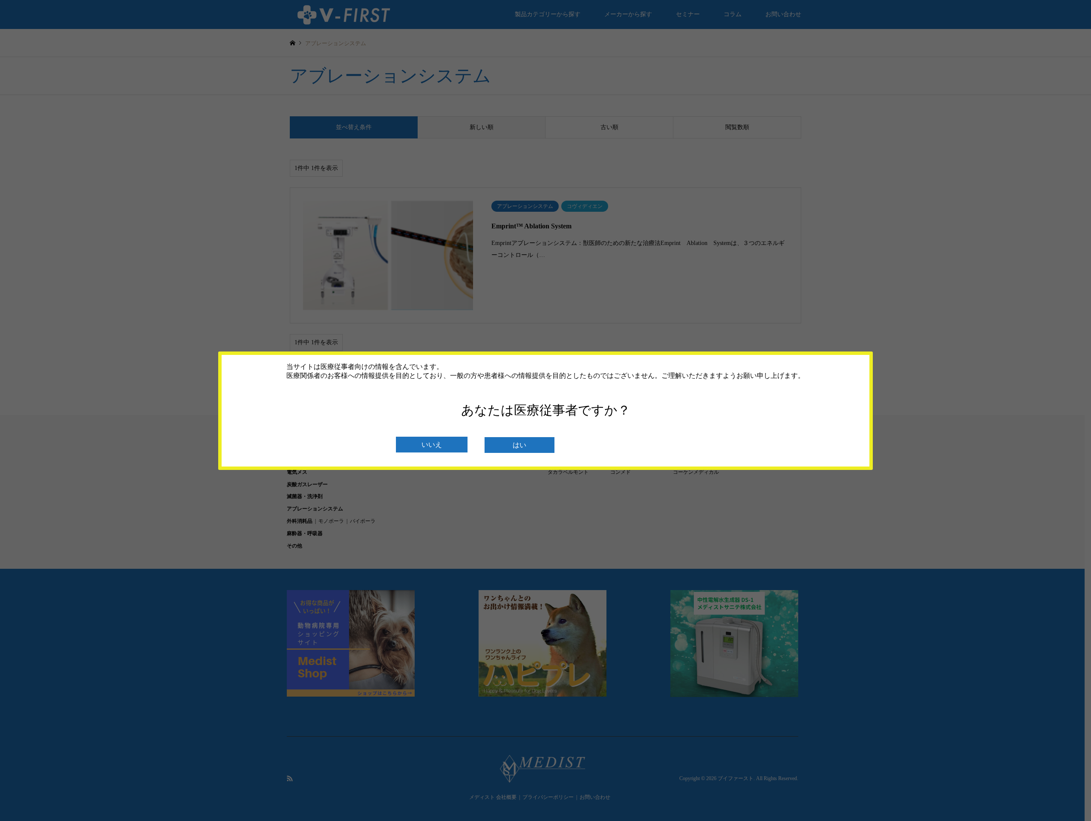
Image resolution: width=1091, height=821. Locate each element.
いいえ (431, 444)
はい (519, 445)
